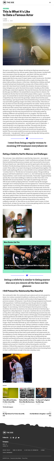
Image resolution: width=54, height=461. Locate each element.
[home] (8, 2)
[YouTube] (18, 437)
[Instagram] (11, 437)
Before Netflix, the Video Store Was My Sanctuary (26, 401)
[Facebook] (13, 437)
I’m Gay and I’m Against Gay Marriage (43, 401)
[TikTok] (16, 437)
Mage (5, 19)
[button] (6, 257)
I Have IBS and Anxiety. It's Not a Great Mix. (10, 401)
